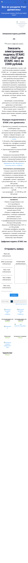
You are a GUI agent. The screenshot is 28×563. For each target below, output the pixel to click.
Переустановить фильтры (22, 304)
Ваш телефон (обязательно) (7, 278)
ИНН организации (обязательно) (6, 263)
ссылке (14, 139)
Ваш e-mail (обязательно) (7, 271)
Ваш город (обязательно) (7, 286)
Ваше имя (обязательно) (7, 255)
